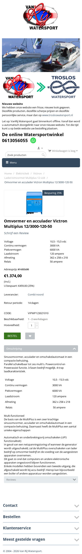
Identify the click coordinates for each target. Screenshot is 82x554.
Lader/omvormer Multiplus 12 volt (24, 178)
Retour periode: (13, 303)
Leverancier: (11, 294)
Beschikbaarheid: (14, 319)
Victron (37, 173)
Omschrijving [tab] (14, 348)
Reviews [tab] (11, 479)
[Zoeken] (43, 155)
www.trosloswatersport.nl (57, 115)
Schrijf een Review (16, 233)
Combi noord (36, 294)
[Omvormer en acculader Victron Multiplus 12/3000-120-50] (34, 203)
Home (8, 173)
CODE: (7, 313)
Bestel (12, 336)
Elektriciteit (22, 173)
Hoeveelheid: (12, 325)
